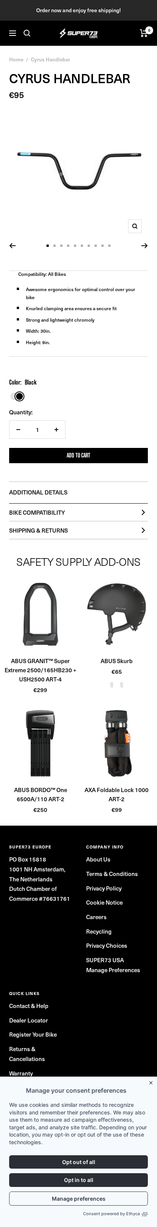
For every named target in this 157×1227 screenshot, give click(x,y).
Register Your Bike (33, 1034)
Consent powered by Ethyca (111, 1213)
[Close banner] (152, 1081)
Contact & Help (28, 1006)
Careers (96, 917)
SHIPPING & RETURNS (38, 530)
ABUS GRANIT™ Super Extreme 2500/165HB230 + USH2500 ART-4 (40, 670)
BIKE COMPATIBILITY (37, 512)
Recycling (99, 931)
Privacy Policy (104, 888)
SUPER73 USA (105, 960)
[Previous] (12, 245)
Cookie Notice (104, 902)
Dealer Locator (28, 1020)
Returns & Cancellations (27, 1054)
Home (16, 59)
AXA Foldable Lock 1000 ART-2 (117, 794)
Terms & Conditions (112, 874)
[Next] (144, 245)
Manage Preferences (113, 970)
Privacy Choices (106, 945)
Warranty (21, 1073)
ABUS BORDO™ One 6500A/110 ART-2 (40, 794)
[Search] (27, 33)
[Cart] (144, 33)
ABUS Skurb (117, 661)
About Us (98, 859)
